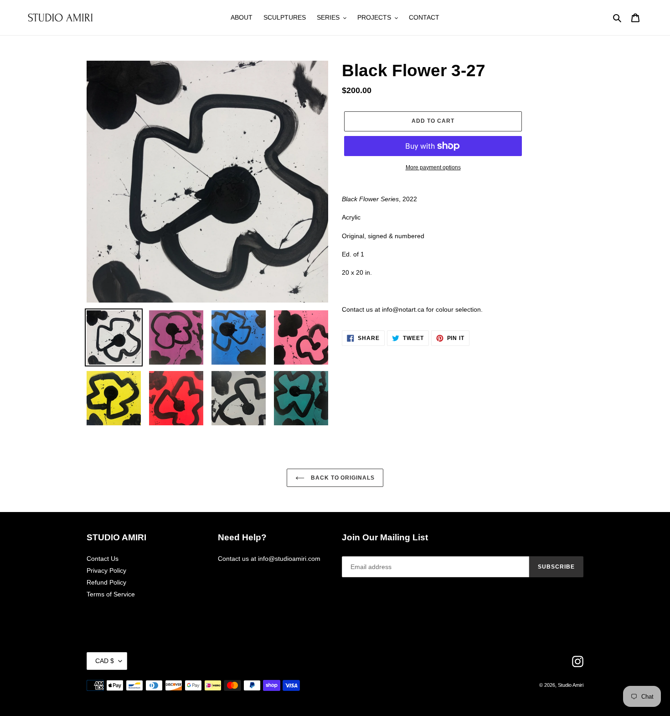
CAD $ (104, 660)
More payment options (433, 167)
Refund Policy (106, 582)
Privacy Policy (106, 570)
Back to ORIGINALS (342, 478)
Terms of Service (111, 594)
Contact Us (103, 558)
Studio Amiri (570, 685)
